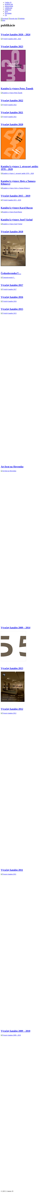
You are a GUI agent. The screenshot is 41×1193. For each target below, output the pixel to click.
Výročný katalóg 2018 (12, 231)
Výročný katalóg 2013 (12, 668)
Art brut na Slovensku (12, 466)
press (6, 11)
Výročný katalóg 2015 (12, 309)
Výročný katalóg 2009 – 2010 (15, 1031)
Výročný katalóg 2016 (12, 297)
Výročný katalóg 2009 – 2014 (15, 627)
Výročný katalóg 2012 (12, 709)
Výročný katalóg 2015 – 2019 (15, 195)
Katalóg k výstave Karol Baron (17, 207)
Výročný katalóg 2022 (12, 100)
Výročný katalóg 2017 (12, 285)
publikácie (8, 10)
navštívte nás (9, 4)
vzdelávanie (8, 8)
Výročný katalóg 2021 (12, 112)
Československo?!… (11, 273)
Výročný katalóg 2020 (12, 124)
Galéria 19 (8, 2)
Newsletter (8, 13)
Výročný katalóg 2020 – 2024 (15, 34)
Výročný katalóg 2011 (12, 870)
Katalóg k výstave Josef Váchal (17, 219)
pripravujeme (9, 6)
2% (6, 15)
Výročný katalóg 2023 (12, 46)
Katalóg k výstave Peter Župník (17, 88)
